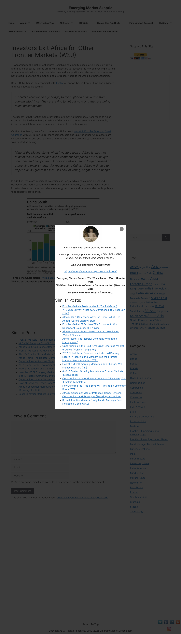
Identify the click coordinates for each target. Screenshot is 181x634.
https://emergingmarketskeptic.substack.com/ (90, 271)
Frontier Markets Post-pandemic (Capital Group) (89, 306)
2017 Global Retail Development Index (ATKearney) (91, 353)
